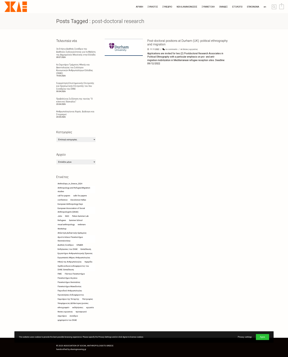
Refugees (62, 220)
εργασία (90, 307)
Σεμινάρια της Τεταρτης (68, 299)
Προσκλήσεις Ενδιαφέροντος (71, 295)
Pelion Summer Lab (80, 216)
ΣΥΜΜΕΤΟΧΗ (208, 7)
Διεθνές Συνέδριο (66, 245)
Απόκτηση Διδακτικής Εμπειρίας (72, 233)
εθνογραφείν (63, 307)
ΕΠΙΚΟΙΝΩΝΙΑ (253, 7)
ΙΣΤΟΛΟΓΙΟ (237, 7)
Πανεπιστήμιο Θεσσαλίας (69, 282)
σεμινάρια (62, 316)
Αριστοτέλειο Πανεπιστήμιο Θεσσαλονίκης (70, 239)
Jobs (60, 216)
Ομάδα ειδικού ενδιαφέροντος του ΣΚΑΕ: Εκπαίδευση (73, 268)
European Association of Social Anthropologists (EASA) (71, 210)
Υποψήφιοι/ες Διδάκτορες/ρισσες (73, 303)
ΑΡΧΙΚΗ (139, 7)
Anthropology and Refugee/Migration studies (74, 190)
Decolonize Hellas (78, 200)
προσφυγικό (81, 312)
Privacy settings (245, 337)
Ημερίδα (88, 262)
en (265, 7)
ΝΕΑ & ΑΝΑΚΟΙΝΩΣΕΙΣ (187, 7)
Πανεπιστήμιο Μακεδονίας (69, 286)
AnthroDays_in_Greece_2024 (70, 183)
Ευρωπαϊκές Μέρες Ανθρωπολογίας (74, 257)
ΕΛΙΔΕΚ (80, 245)
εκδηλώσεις (77, 307)
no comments (171, 49)
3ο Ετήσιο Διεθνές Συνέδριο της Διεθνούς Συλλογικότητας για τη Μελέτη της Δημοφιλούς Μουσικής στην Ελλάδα (76, 52)
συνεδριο (74, 316)
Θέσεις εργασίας (190, 49)
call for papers (64, 196)
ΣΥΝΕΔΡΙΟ (167, 7)
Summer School (75, 220)
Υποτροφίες (87, 299)
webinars (82, 224)
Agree (262, 337)
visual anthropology (66, 224)
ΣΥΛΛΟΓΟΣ (153, 7)
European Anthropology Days (70, 204)
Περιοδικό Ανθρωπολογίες (70, 291)
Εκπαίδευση (86, 249)
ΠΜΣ (60, 274)
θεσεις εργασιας (65, 312)
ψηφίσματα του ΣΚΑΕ (67, 320)
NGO (67, 216)
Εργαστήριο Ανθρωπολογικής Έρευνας (75, 253)
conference (63, 200)
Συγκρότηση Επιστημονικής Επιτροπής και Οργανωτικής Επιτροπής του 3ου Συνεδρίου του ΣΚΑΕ (75, 86)
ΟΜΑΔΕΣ (223, 7)
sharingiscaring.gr (78, 349)
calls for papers (80, 196)
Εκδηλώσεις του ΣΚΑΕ (68, 249)
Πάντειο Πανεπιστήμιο (75, 274)
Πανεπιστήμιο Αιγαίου (67, 278)
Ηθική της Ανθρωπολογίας (70, 262)
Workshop (62, 229)
